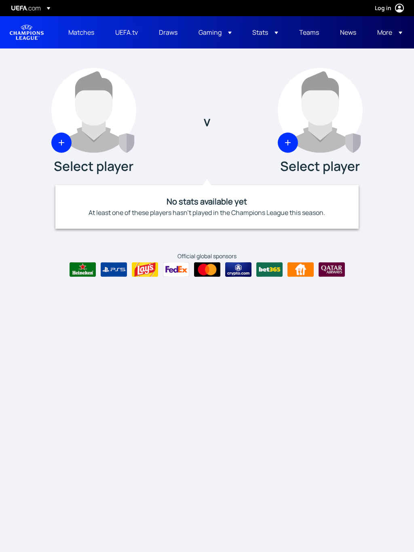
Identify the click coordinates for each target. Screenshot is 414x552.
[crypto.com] (238, 269)
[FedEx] (176, 269)
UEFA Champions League (27, 32)
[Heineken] (83, 269)
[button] (215, 32)
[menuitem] (81, 32)
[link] (81, 32)
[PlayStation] (114, 269)
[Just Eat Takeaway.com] (300, 269)
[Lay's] (145, 269)
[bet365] (269, 269)
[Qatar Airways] (332, 269)
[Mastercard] (207, 269)
